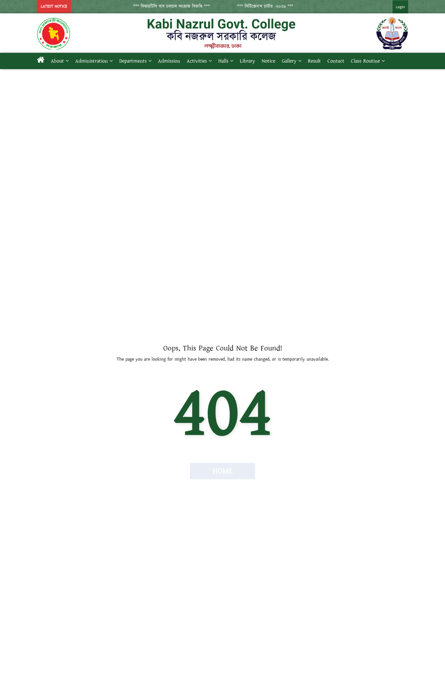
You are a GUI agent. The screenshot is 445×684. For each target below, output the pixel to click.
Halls (223, 61)
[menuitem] (394, 6)
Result (314, 61)
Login (400, 7)
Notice (268, 61)
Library (247, 61)
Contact (335, 61)
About (57, 61)
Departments (133, 61)
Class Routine (365, 61)
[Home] (40, 61)
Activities (197, 61)
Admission (169, 61)
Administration (91, 61)
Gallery (289, 61)
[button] (167, 6)
